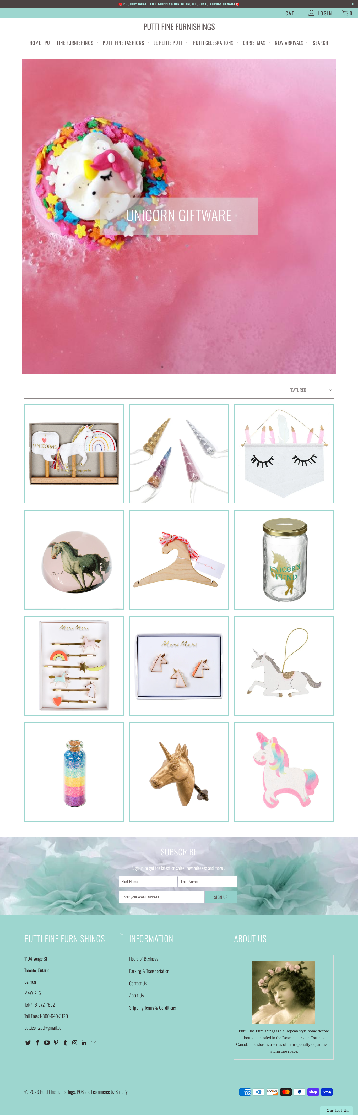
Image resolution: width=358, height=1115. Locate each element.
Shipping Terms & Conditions (152, 1007)
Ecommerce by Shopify (109, 1091)
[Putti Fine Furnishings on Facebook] (38, 1042)
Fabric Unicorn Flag (284, 453)
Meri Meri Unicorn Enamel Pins (179, 666)
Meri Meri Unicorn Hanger (179, 560)
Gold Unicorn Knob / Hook (179, 772)
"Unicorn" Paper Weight (74, 560)
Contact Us (138, 983)
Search (320, 42)
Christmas (255, 42)
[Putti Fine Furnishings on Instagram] (75, 1042)
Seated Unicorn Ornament (284, 666)
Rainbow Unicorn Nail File (284, 772)
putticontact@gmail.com (44, 1027)
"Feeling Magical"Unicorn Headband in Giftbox (179, 453)
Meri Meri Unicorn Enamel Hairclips (74, 666)
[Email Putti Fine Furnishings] (94, 1042)
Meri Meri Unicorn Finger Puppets (74, 453)
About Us (136, 995)
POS (80, 1091)
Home (35, 42)
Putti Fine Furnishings (179, 26)
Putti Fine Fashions (123, 42)
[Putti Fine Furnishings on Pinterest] (56, 1042)
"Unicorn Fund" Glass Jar (284, 560)
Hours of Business (143, 958)
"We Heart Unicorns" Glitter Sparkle (74, 772)
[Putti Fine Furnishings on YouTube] (47, 1042)
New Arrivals (289, 42)
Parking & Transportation (149, 970)
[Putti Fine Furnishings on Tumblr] (66, 1042)
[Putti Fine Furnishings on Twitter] (28, 1042)
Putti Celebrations (213, 42)
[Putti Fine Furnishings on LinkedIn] (84, 1042)
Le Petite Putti (169, 42)
